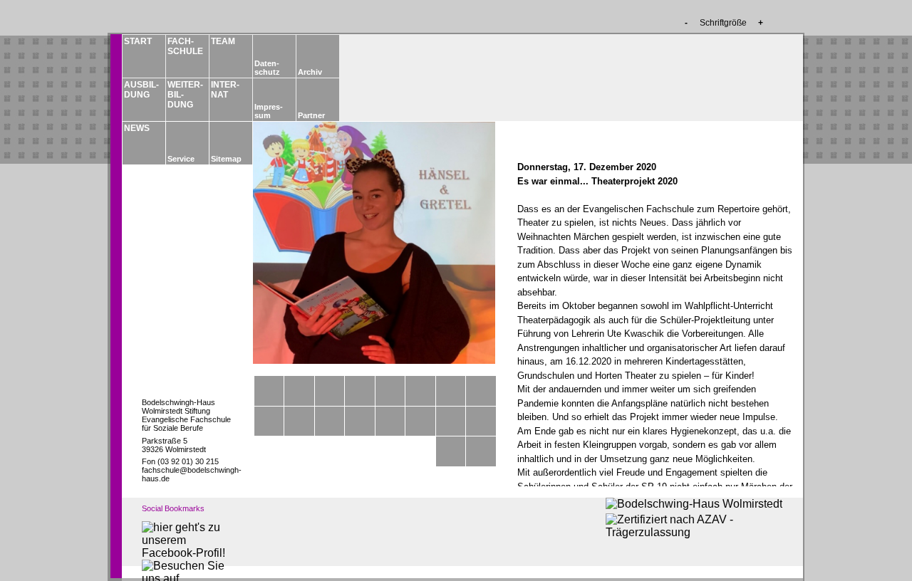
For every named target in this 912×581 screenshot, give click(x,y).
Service (181, 159)
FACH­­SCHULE (184, 46)
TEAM (223, 41)
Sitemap (226, 159)
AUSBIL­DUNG (141, 90)
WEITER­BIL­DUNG (184, 95)
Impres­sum (268, 111)
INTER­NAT (225, 90)
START (138, 41)
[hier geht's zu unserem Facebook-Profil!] (184, 553)
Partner (311, 115)
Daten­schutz (267, 67)
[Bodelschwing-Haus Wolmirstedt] (694, 504)
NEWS (137, 128)
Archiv (310, 72)
